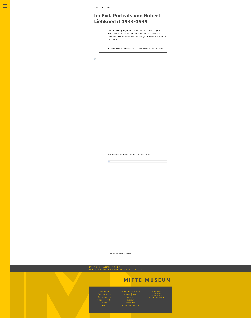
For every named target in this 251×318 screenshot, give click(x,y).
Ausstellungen (110, 267)
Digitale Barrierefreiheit (130, 305)
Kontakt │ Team (130, 294)
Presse (104, 303)
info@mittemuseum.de (156, 297)
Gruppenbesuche (104, 300)
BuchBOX (130, 300)
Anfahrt (130, 297)
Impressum (130, 303)
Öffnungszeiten (104, 294)
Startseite (94, 267)
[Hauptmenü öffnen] (4, 6)
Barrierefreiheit (104, 297)
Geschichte (104, 291)
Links (104, 305)
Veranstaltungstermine (130, 291)
